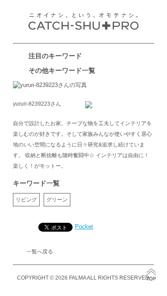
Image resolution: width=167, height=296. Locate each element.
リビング (26, 200)
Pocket (84, 226)
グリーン (57, 200)
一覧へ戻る (39, 252)
